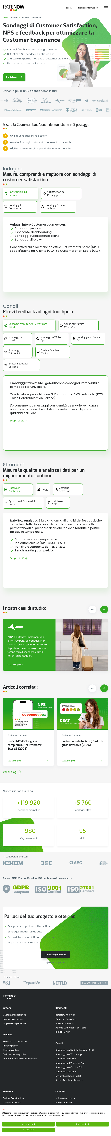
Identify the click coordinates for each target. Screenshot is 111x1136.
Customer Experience (14, 1015)
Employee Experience (14, 1023)
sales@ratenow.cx (65, 1098)
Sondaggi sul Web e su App (70, 1063)
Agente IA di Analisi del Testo (71, 1028)
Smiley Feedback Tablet (68, 1076)
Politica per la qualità (14, 1054)
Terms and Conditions (15, 1041)
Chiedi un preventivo (55, 955)
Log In (69, 8)
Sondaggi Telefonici (66, 1072)
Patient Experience (13, 1019)
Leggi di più (14, 664)
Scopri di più (17, 421)
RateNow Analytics (65, 1015)
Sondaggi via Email (66, 1059)
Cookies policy (11, 1050)
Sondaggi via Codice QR (69, 1067)
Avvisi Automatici (65, 1023)
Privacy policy (10, 1046)
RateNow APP (63, 1032)
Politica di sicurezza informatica (20, 1059)
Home (6, 18)
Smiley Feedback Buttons (69, 1080)
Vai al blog (9, 772)
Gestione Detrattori (66, 1019)
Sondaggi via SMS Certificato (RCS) (75, 1050)
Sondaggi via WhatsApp (69, 1054)
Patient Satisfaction (13, 1098)
